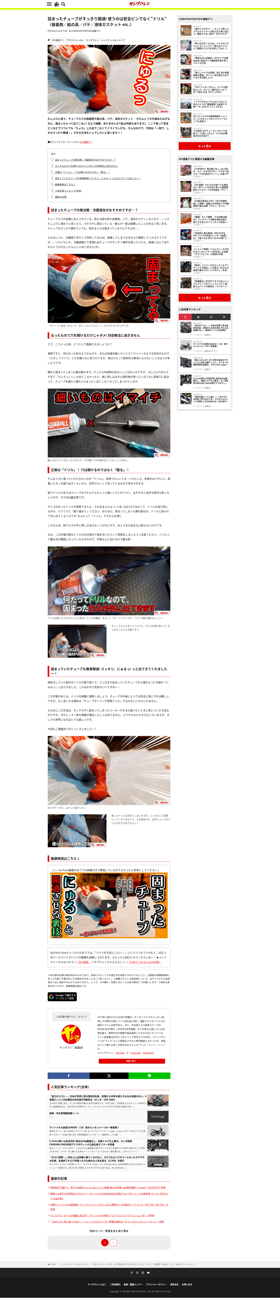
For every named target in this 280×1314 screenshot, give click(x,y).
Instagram (148, 1052)
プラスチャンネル (75, 40)
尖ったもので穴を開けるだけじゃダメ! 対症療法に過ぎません (85, 166)
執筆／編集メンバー (133, 1284)
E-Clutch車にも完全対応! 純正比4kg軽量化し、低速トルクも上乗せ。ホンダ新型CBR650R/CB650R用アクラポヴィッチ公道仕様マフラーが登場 (90, 1142)
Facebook (135, 1052)
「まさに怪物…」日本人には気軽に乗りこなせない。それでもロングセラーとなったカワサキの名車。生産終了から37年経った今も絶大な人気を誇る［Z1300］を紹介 (97, 1159)
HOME (53, 1264)
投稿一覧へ (131, 1061)
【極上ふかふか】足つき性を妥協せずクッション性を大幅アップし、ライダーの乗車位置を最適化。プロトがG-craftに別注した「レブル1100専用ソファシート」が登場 (211, 362)
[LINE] (149, 1076)
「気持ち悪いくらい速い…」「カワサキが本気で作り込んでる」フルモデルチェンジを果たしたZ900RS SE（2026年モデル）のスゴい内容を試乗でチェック (211, 399)
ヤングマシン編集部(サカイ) (205, 351)
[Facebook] (69, 1076)
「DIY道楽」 (83, 962)
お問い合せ (187, 1284)
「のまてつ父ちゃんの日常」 (144, 962)
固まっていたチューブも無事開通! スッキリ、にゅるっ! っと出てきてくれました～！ (96, 178)
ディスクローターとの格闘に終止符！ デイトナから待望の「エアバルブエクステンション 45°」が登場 (102, 1215)
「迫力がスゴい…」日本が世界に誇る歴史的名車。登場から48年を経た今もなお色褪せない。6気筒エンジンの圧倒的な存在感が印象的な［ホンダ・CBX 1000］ (97, 1098)
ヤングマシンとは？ (97, 1284)
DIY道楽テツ (58, 40)
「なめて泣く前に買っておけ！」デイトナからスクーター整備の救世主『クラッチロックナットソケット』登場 (107, 1221)
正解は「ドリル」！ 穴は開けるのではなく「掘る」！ (81, 172)
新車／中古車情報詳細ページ (64, 1113)
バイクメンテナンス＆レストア (74, 1264)
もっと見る (204, 146)
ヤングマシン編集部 (202, 335)
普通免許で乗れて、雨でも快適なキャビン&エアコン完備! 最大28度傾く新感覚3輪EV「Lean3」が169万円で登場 (107, 1187)
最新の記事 (59, 196)
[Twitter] (109, 1076)
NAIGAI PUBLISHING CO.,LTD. (137, 1291)
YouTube (120, 1052)
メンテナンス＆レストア (113, 40)
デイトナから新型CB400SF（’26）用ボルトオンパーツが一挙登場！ (84, 1127)
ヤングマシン (92, 40)
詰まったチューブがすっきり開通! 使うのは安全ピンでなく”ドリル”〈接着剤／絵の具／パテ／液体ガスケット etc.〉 (144, 1264)
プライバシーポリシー (156, 1284)
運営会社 (174, 1284)
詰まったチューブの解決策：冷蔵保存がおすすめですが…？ (84, 159)
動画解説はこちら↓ (64, 184)
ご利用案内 (115, 1284)
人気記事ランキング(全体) (67, 190)
